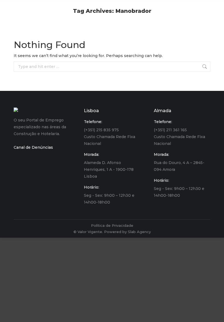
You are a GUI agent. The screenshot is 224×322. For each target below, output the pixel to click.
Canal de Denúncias (33, 147)
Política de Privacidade (112, 225)
